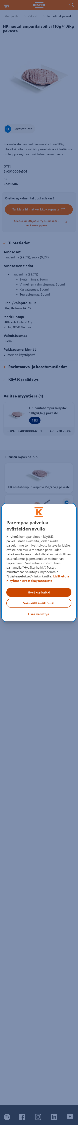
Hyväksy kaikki (39, 592)
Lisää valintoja (38, 614)
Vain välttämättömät (39, 603)
